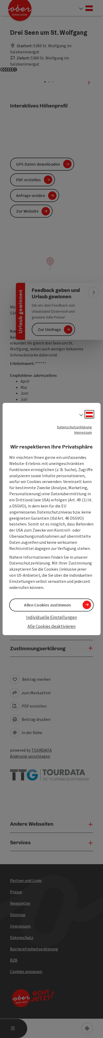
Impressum (83, 432)
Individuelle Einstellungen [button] (51, 617)
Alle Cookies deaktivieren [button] (51, 626)
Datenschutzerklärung (74, 427)
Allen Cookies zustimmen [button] (47, 605)
